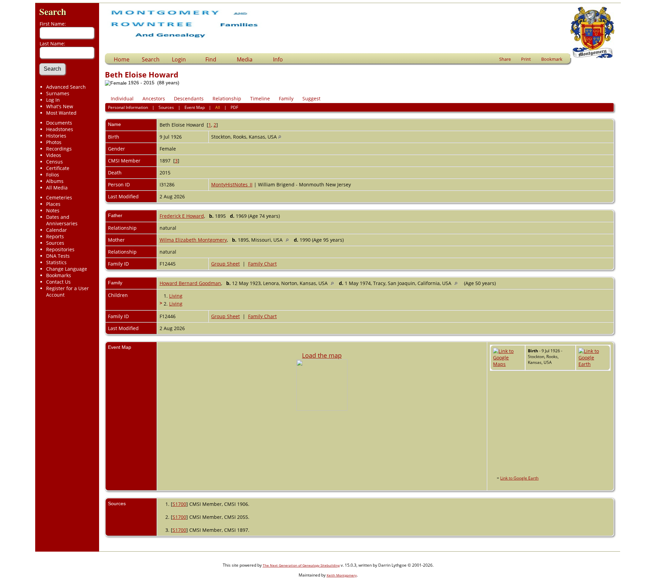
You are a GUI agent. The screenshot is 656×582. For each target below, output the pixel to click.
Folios (52, 174)
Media (244, 59)
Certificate (57, 168)
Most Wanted (61, 113)
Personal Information (128, 107)
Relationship (227, 98)
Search (52, 11)
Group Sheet (225, 263)
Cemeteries (59, 197)
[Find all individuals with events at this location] (279, 136)
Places (53, 204)
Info (278, 59)
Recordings (59, 148)
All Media (57, 187)
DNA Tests (58, 256)
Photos (54, 142)
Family (286, 98)
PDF (234, 107)
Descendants (189, 98)
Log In (53, 100)
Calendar (56, 230)
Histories (56, 135)
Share (505, 59)
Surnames (57, 93)
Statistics (56, 262)
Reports (55, 236)
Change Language (66, 269)
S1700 (179, 504)
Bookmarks (58, 275)
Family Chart (262, 263)
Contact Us (58, 282)
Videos (53, 155)
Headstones (59, 129)
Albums (55, 181)
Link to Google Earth (519, 478)
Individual (122, 98)
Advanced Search (66, 87)
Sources (55, 243)
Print (526, 59)
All (217, 107)
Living (175, 296)
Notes (52, 210)
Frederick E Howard (182, 216)
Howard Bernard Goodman (190, 283)
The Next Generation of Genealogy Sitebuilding (301, 565)
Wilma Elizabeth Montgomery (193, 240)
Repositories (60, 249)
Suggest (311, 98)
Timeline (260, 98)
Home (121, 59)
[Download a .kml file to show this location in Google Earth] (592, 364)
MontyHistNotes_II (231, 184)
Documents (59, 122)
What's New (59, 106)
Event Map (194, 107)
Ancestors (153, 98)
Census (54, 161)
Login (179, 59)
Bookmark (551, 59)
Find (210, 59)
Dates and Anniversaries (62, 220)
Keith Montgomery (342, 575)
